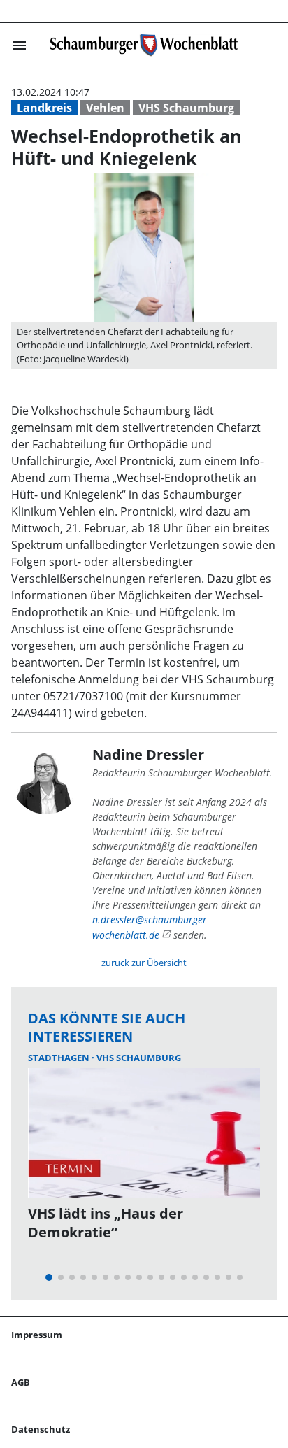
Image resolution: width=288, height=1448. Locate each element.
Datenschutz (40, 1429)
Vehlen (105, 107)
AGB (20, 1382)
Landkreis (44, 107)
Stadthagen (60, 1057)
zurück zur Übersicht (144, 962)
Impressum (36, 1334)
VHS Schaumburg (186, 107)
